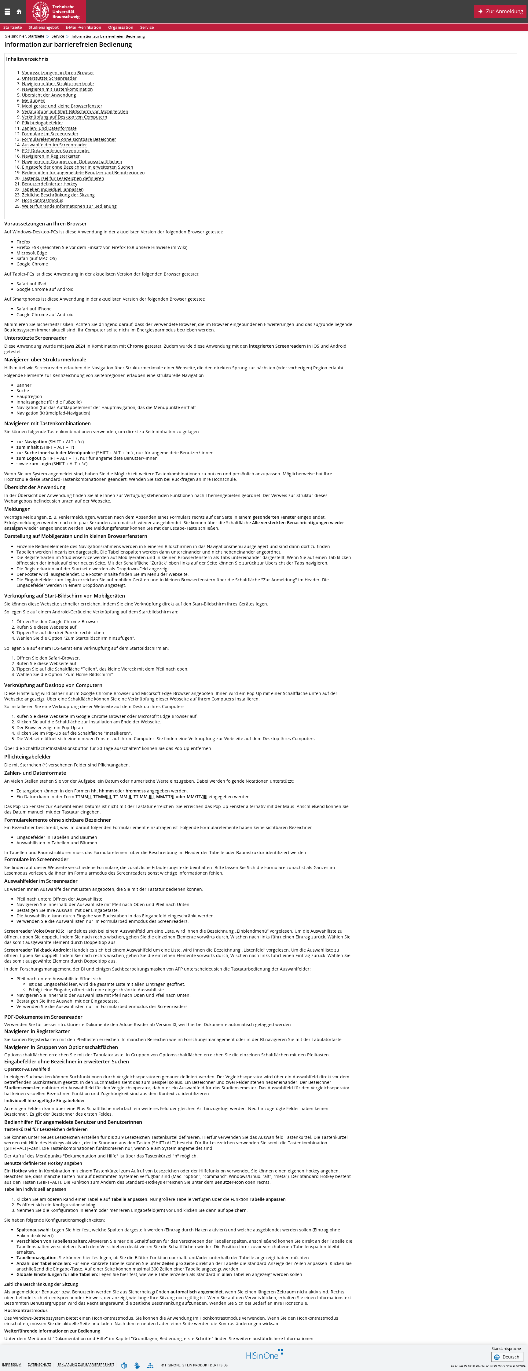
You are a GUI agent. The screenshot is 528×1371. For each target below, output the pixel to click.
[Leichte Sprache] (124, 1366)
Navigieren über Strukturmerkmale (58, 83)
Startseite (12, 27)
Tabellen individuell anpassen (53, 189)
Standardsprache (506, 1348)
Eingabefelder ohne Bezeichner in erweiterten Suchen (77, 167)
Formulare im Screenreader (50, 134)
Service (145, 27)
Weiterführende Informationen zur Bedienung (69, 206)
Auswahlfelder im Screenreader (54, 145)
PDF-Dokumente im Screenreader (56, 150)
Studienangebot (42, 27)
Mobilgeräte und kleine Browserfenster (62, 106)
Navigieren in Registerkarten (51, 156)
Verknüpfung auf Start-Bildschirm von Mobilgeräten (75, 111)
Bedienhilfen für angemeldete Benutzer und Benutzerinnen (83, 172)
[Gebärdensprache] (137, 1366)
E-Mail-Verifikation (83, 27)
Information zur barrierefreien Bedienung (108, 36)
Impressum (11, 1364)
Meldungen (34, 100)
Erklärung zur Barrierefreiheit (85, 1364)
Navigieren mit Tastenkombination (57, 89)
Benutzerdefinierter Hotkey (49, 184)
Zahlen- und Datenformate (49, 128)
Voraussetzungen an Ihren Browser (58, 72)
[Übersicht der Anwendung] (150, 1366)
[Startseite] (19, 11)
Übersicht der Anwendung (49, 95)
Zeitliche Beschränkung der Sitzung (58, 195)
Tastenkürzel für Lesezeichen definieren (63, 178)
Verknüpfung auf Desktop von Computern (64, 117)
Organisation (119, 27)
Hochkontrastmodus (42, 200)
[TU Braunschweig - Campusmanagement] (55, 11)
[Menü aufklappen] (7, 11)
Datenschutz (39, 1364)
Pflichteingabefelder (42, 123)
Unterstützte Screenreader (49, 78)
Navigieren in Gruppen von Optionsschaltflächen (72, 161)
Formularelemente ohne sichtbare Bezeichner (69, 139)
